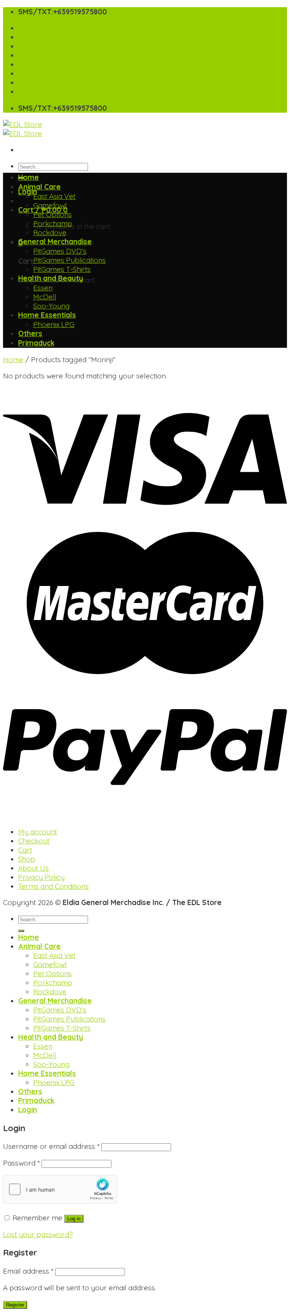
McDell (44, 296)
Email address (28, 1271)
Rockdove (49, 232)
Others (30, 333)
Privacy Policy (41, 73)
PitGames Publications (69, 260)
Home (28, 177)
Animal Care (39, 186)
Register (15, 1305)
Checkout (34, 37)
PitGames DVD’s (59, 251)
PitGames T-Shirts (62, 269)
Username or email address (51, 1146)
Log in (73, 1218)
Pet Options (52, 214)
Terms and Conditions (55, 82)
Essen (42, 287)
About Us (34, 64)
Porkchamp (52, 223)
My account (38, 28)
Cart (25, 46)
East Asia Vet (54, 196)
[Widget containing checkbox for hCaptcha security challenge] (60, 1189)
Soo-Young (51, 305)
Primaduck (36, 342)
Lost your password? (38, 1234)
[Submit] (21, 931)
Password (21, 1162)
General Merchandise (55, 241)
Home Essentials (47, 314)
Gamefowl (50, 205)
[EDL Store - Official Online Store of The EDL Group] (22, 129)
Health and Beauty (50, 278)
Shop (27, 55)
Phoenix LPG (53, 324)
